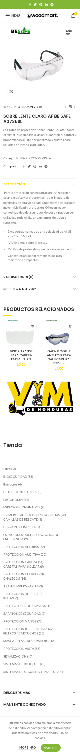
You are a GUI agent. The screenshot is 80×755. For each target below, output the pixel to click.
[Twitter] (35, 4)
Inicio (6, 107)
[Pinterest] (41, 4)
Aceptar (50, 747)
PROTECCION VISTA (28, 107)
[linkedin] (46, 4)
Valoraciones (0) (18, 277)
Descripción (14, 184)
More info (27, 747)
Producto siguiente (74, 107)
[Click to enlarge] (11, 91)
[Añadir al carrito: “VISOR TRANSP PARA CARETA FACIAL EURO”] (33, 326)
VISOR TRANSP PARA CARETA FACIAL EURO (21, 355)
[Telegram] (52, 4)
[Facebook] (30, 4)
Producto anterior (65, 107)
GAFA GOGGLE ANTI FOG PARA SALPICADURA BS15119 (59, 357)
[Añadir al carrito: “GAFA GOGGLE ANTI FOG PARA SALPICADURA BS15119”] (70, 326)
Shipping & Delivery (19, 289)
